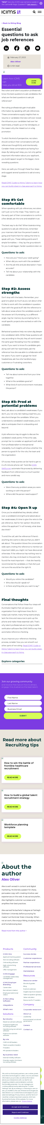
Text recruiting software (11, 960)
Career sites (7, 987)
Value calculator (28, 997)
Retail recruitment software (12, 1022)
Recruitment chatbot (10, 990)
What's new (8, 1009)
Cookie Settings (20, 1118)
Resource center (30, 981)
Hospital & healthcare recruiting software (10, 1025)
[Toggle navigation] (39, 12)
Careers (26, 1025)
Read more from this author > (14, 931)
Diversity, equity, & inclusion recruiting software (12, 1061)
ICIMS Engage (9, 974)
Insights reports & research (32, 992)
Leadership (27, 1017)
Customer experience (32, 958)
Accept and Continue (20, 1107)
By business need (10, 1055)
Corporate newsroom (32, 1010)
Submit (23, 716)
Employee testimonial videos (10, 994)
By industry (7, 1019)
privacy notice (23, 722)
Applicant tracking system (12, 957)
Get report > (32, 4)
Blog (25, 986)
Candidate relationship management (11, 977)
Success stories (29, 954)
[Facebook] (16, 48)
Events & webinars (29, 989)
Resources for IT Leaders (31, 1000)
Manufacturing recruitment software (12, 1030)
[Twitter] (27, 48)
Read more (12, 777)
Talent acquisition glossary (32, 994)
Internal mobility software (12, 1057)
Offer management (10, 970)
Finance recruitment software (10, 1034)
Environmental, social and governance (32, 1020)
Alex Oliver (15, 62)
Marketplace (28, 971)
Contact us (27, 1029)
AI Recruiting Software (8, 1000)
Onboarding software (10, 962)
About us (27, 1014)
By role (6, 1039)
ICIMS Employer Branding (9, 983)
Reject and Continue (20, 1112)
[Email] (37, 48)
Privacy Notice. (27, 1101)
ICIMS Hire (7, 954)
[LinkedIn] (6, 48)
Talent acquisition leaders (12, 1045)
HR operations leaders (10, 1050)
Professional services (32, 967)
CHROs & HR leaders (10, 1042)
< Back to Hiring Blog (11, 23)
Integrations (8, 1005)
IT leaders (6, 1048)
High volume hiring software (9, 966)
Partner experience (31, 962)
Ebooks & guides (29, 983)
